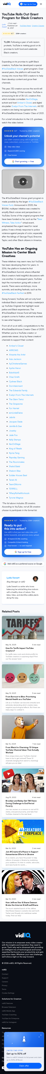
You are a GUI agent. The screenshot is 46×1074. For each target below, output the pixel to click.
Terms (4, 989)
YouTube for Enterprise (10, 1018)
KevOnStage (31, 99)
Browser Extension (9, 1007)
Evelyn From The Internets (24, 106)
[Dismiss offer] (41, 1035)
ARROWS (13, 350)
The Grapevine (16, 403)
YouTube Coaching (9, 1015)
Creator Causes (38, 26)
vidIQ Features (7, 1003)
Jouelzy (12, 430)
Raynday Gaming (17, 457)
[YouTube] (4, 1067)
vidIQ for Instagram (9, 1022)
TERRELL (13, 488)
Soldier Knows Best (18, 475)
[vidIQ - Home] (7, 4)
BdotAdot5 (14, 372)
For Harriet (14, 408)
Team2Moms (15, 484)
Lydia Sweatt (4, 25)
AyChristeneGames (18, 363)
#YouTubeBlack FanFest (13, 293)
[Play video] (23, 181)
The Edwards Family (18, 390)
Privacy (4, 985)
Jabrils (12, 417)
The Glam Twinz (16, 399)
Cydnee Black (15, 381)
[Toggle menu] (41, 4)
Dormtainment (16, 386)
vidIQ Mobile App (8, 1011)
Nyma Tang (14, 453)
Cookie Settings (8, 993)
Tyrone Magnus (16, 497)
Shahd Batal (14, 466)
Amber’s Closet (24, 102)
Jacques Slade (15, 421)
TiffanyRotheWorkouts (19, 493)
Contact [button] (5, 974)
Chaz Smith (14, 377)
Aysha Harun (15, 368)
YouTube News (25, 26)
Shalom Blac (15, 470)
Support (5, 978)
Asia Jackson (15, 359)
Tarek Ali (13, 479)
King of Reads (15, 448)
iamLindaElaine (16, 412)
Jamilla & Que (15, 426)
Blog (3, 1040)
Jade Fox (13, 435)
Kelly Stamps (15, 439)
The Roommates (16, 462)
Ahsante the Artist (17, 354)
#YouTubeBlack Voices (12, 68)
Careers (5, 982)
